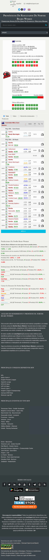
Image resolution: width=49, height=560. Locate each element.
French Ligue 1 (5, 388)
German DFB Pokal (7, 393)
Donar (3, 555)
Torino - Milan (5, 422)
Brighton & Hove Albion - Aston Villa (12, 411)
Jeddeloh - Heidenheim (8, 461)
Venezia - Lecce (6, 419)
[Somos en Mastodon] (24, 9)
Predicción (5, 119)
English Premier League (8, 380)
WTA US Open (5, 384)
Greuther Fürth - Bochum (8, 459)
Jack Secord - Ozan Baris (9, 450)
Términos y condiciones (33, 551)
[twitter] (9, 485)
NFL (2, 375)
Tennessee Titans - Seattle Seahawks (12, 408)
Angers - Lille (5, 453)
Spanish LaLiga (6, 382)
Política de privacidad (7, 553)
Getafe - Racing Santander (9, 428)
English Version (11, 555)
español (18, 3)
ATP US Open (5, 386)
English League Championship (10, 390)
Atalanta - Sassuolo (7, 424)
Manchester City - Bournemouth (11, 413)
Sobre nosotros (20, 553)
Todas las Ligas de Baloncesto (26, 555)
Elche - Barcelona (6, 442)
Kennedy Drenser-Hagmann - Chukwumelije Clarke (17, 448)
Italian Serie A (5, 377)
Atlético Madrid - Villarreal (9, 426)
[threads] (39, 485)
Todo (7, 116)
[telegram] (34, 485)
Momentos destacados (27, 116)
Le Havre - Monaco (7, 455)
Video (14, 116)
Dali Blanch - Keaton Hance (9, 446)
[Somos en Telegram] (19, 9)
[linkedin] (14, 485)
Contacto (28, 553)
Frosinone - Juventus (7, 417)
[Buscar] (46, 25)
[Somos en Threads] (22, 9)
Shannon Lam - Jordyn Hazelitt (10, 444)
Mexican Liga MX (6, 395)
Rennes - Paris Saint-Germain (10, 457)
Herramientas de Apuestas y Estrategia (13, 551)
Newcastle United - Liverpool (10, 415)
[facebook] (4, 485)
